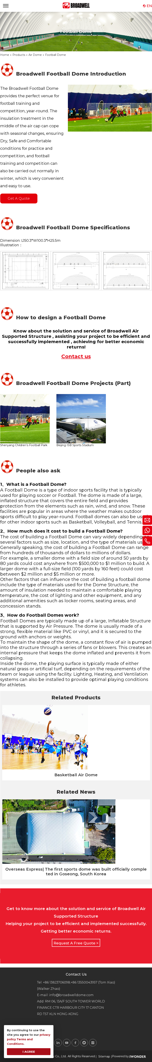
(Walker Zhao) (48, 989)
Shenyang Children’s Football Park (23, 445)
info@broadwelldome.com (72, 995)
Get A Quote (19, 198)
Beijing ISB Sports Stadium (75, 445)
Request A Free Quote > (76, 943)
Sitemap (104, 1056)
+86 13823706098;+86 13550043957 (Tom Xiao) (79, 982)
